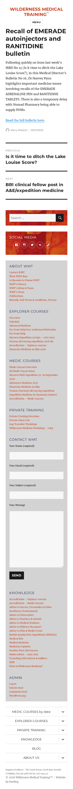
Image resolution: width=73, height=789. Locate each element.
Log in (12, 683)
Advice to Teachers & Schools (25, 619)
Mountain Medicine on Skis (24, 386)
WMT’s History (17, 284)
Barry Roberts (19, 130)
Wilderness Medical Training (36, 12)
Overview (14, 317)
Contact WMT (17, 272)
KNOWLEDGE (31, 739)
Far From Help (17, 333)
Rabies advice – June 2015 (23, 654)
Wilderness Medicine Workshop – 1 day (31, 428)
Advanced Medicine (20, 325)
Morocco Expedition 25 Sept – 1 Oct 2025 (32, 337)
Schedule (14, 321)
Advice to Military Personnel (25, 626)
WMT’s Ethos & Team (21, 288)
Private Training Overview (24, 416)
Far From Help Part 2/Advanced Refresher (32, 329)
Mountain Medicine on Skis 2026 (27, 349)
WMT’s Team (16, 292)
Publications (16, 296)
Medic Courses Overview (23, 367)
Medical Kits (16, 638)
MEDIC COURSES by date (31, 712)
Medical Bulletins (19, 642)
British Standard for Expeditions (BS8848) (33, 634)
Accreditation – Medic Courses (26, 398)
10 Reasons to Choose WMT (24, 280)
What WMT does (18, 276)
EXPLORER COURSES (31, 721)
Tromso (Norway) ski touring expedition (31, 390)
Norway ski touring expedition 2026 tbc (31, 341)
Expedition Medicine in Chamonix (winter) (33, 394)
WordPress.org (17, 695)
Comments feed (18, 691)
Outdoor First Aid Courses (23, 650)
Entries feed (16, 687)
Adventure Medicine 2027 (23, 382)
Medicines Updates (20, 646)
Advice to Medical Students (24, 622)
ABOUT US (31, 758)
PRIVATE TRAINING (31, 730)
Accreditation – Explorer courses (27, 345)
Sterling (14, 781)
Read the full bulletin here (25, 120)
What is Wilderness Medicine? (26, 666)
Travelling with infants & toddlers (28, 658)
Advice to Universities (21, 615)
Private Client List (19, 420)
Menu (36, 22)
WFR (11, 662)
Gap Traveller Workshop (23, 424)
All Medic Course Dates (22, 371)
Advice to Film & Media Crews (25, 630)
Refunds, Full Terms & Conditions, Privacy (33, 300)
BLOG (36, 748)
